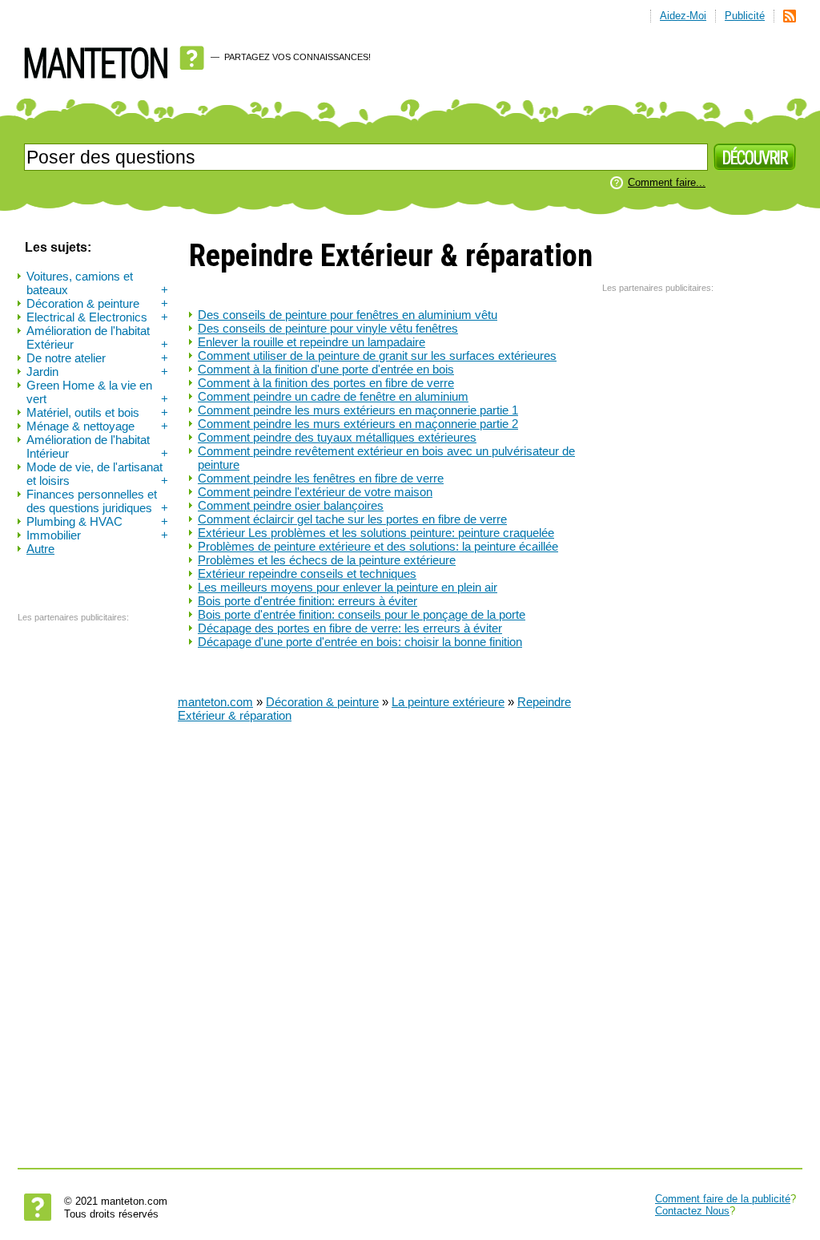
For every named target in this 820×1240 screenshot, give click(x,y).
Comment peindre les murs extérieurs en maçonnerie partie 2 (358, 423)
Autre (40, 548)
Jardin (97, 371)
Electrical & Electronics (97, 317)
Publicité (745, 16)
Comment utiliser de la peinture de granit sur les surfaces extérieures (377, 355)
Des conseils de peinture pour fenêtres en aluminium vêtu (347, 314)
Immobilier (97, 535)
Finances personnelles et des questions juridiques (97, 501)
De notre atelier (97, 358)
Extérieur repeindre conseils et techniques (307, 573)
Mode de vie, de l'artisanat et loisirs (97, 473)
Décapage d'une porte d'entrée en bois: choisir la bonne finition (360, 641)
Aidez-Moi (683, 16)
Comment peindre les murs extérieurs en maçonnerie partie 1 (358, 410)
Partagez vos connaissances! (297, 57)
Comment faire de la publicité (722, 1199)
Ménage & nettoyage (97, 426)
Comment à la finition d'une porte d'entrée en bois (326, 369)
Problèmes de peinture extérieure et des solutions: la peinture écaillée (378, 546)
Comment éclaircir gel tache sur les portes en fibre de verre (352, 519)
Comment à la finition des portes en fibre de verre (326, 383)
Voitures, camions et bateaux (97, 283)
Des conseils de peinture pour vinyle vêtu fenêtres (328, 328)
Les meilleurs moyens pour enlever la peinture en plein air (347, 587)
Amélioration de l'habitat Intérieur (97, 446)
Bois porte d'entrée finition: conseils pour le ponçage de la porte (361, 614)
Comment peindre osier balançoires (291, 505)
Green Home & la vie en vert (97, 392)
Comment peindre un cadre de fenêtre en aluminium (333, 396)
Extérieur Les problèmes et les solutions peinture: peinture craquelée (376, 532)
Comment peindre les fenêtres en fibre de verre (321, 478)
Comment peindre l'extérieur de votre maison (315, 492)
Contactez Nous (692, 1211)
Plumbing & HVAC (97, 521)
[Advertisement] (82, 871)
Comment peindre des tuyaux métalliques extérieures (337, 437)
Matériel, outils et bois (97, 412)
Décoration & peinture (97, 303)
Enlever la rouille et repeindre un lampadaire (311, 342)
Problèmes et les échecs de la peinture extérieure (327, 560)
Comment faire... (666, 182)
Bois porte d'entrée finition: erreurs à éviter (307, 601)
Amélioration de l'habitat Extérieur (97, 337)
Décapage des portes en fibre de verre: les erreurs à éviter (350, 628)
